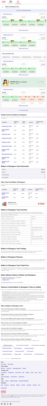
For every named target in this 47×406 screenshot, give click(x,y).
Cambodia (29, 384)
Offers (32, 372)
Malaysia (18, 384)
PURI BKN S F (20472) (6, 142)
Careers (24, 368)
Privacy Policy (14, 376)
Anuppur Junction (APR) (8, 278)
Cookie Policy (21, 376)
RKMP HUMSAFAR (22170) (7, 154)
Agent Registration (17, 368)
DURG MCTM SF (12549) (7, 126)
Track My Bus (4, 372)
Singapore (12, 384)
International (4, 387)
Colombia (35, 384)
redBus (2, 380)
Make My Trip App (14, 380)
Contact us (8, 368)
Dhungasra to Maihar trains (12, 204)
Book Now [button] (42, 203)
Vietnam (23, 384)
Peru (39, 384)
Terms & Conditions (5, 376)
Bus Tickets (3, 364)
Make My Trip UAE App (23, 380)
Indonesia (7, 384)
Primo (40, 372)
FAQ (23, 372)
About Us (3, 368)
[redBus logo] (3, 2)
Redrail (7, 380)
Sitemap (27, 372)
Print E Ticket (18, 372)
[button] (6, 23)
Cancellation (11, 372)
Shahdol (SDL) (5, 280)
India (2, 384)
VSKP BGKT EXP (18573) (7, 138)
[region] (23, 22)
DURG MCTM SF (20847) (7, 146)
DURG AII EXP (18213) (6, 134)
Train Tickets (10, 364)
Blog (36, 372)
